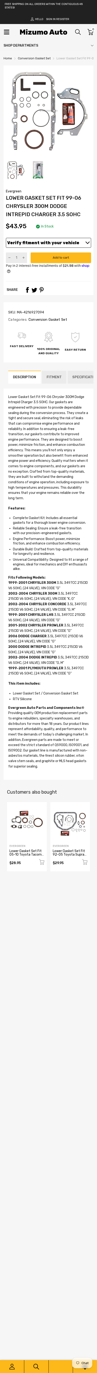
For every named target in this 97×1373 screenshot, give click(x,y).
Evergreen (13, 191)
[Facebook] (27, 290)
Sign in (51, 19)
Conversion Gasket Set (47, 319)
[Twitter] (34, 290)
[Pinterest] (41, 290)
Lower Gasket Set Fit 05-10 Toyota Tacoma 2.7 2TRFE (26, 854)
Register (62, 19)
